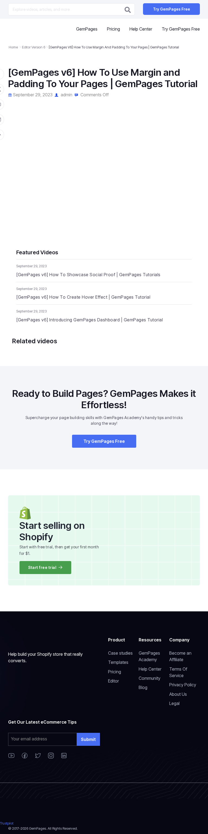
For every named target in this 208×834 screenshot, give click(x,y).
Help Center (140, 29)
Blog (143, 687)
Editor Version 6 (33, 47)
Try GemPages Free (171, 9)
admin (66, 94)
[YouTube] (12, 757)
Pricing (113, 29)
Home (13, 47)
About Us (178, 694)
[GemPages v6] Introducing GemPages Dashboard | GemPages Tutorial (89, 319)
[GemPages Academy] (29, 29)
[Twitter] (38, 757)
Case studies (120, 653)
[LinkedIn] (64, 757)
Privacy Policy (182, 684)
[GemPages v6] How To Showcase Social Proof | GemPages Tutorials (88, 274)
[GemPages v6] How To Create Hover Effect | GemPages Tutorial (83, 297)
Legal (174, 703)
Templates (118, 662)
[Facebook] (25, 757)
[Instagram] (51, 757)
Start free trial (42, 567)
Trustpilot (7, 823)
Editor (113, 681)
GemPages (87, 29)
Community (149, 678)
